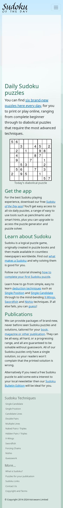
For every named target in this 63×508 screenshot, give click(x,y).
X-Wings (49, 297)
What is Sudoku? (14, 471)
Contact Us (11, 486)
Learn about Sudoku (28, 236)
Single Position (14, 293)
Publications (18, 314)
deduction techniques (26, 288)
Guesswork (11, 458)
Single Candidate (42, 293)
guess (32, 306)
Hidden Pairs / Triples (16, 433)
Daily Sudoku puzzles (22, 89)
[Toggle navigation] (56, 7)
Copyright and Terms (16, 491)
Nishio (29, 302)
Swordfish (11, 302)
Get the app (18, 191)
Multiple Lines (12, 423)
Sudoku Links (12, 481)
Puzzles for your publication (19, 476)
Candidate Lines (13, 413)
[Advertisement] (31, 49)
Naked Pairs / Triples (15, 428)
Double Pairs (12, 418)
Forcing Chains (13, 448)
